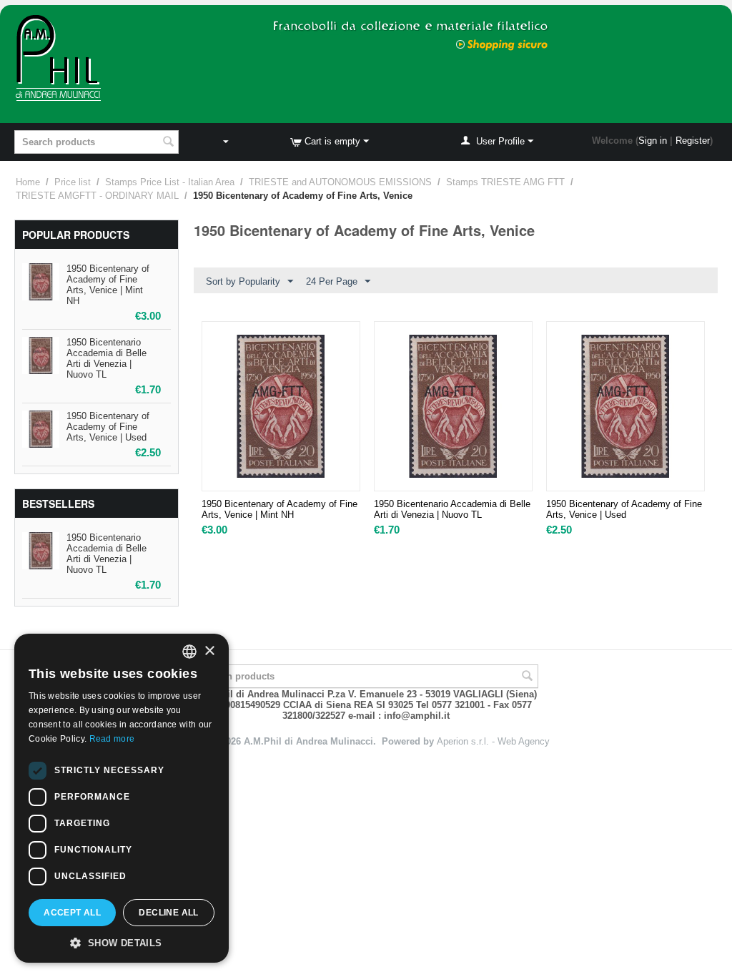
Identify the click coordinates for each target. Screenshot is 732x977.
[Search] (168, 143)
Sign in (652, 140)
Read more (112, 739)
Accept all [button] (72, 913)
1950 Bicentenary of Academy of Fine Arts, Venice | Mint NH (107, 284)
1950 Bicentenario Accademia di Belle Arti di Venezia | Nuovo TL (106, 358)
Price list (72, 182)
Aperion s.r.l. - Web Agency (493, 741)
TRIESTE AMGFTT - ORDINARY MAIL (97, 195)
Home (28, 182)
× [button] (209, 651)
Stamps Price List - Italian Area (169, 182)
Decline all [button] (168, 913)
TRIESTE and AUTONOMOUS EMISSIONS (340, 182)
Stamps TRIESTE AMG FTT (505, 182)
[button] (121, 942)
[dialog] (121, 798)
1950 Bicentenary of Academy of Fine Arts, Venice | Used (107, 427)
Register (693, 140)
